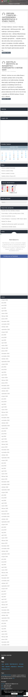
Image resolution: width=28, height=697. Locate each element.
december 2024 (5, 353)
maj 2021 (3, 468)
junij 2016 (3, 626)
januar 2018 (4, 575)
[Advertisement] (14, 130)
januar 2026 (4, 319)
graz (3, 664)
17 (21, 155)
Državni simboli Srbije (7, 171)
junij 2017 (3, 594)
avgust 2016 (4, 621)
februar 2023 (4, 412)
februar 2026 (4, 316)
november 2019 (5, 516)
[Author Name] (3, 14)
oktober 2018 (4, 551)
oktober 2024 (4, 359)
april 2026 (4, 311)
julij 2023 (3, 399)
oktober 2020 (4, 487)
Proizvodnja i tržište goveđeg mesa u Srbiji (12, 213)
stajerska (7, 666)
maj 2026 (3, 308)
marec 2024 (4, 378)
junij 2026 (3, 305)
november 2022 (5, 420)
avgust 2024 (4, 364)
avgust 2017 (4, 589)
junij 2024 (4, 369)
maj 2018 (3, 565)
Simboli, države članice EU (8, 176)
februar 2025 (4, 348)
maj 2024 (3, 372)
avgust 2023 (4, 396)
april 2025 (4, 343)
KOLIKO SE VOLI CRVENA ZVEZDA (10, 211)
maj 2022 (3, 436)
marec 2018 (4, 570)
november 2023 (5, 388)
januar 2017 (4, 607)
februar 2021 (4, 476)
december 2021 (5, 450)
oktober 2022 (4, 423)
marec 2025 (4, 345)
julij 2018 (3, 559)
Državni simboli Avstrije (7, 173)
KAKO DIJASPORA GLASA (8, 216)
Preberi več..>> (6, 53)
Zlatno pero (20, 666)
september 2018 (5, 554)
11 (25, 153)
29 (13, 159)
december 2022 (5, 418)
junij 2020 (3, 498)
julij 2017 (3, 591)
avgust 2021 (4, 460)
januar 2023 (4, 415)
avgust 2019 (4, 524)
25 (25, 157)
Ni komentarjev (13, 23)
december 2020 (5, 482)
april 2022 (4, 439)
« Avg (1, 161)
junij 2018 (3, 562)
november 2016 (5, 613)
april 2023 (4, 407)
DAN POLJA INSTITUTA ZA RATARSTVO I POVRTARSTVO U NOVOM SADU (12, 66)
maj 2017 (3, 597)
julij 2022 (3, 431)
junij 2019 (3, 530)
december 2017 (5, 578)
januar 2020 (4, 511)
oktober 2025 (4, 327)
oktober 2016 (4, 615)
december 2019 (5, 514)
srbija (3, 666)
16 (17, 155)
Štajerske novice (6, 669)
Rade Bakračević (14, 664)
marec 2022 (4, 442)
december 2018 (5, 546)
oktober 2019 (4, 519)
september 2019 (5, 522)
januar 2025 (4, 351)
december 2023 (5, 386)
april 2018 (4, 567)
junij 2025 (3, 337)
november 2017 (5, 581)
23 (18, 157)
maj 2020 (3, 500)
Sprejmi (14, 693)
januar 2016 (4, 639)
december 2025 (5, 321)
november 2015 (5, 645)
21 (10, 157)
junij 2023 (3, 402)
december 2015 (5, 642)
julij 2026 (3, 303)
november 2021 (5, 452)
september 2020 (5, 490)
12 (2, 155)
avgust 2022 (4, 428)
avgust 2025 (4, 332)
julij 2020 (3, 495)
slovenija (21, 664)
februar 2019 (4, 541)
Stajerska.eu (14, 666)
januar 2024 (4, 383)
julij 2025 (3, 335)
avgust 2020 (4, 492)
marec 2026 (4, 313)
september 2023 (5, 394)
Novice (8, 23)
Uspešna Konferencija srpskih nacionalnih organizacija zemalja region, (12, 225)
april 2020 (4, 503)
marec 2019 (4, 538)
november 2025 (5, 324)
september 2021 (5, 458)
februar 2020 (4, 508)
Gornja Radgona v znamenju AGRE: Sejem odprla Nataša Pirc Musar (14, 220)
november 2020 (5, 484)
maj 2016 (3, 629)
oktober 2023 (4, 391)
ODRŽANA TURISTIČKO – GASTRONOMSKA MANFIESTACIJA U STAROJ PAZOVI (9, 17)
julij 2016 (3, 623)
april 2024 (4, 375)
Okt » (5, 161)
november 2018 (5, 549)
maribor (7, 664)
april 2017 (4, 599)
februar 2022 (4, 444)
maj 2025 (3, 340)
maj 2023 (3, 404)
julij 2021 (3, 463)
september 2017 (5, 586)
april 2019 (4, 535)
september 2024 (5, 361)
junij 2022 (3, 434)
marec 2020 (4, 506)
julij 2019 (3, 527)
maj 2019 (3, 532)
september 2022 (5, 426)
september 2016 (5, 618)
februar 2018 (4, 573)
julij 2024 (3, 367)
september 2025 (5, 329)
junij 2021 (3, 466)
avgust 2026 (4, 300)
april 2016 (4, 631)
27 (6, 159)
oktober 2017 (4, 583)
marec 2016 (4, 634)
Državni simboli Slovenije (8, 168)
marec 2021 (4, 474)
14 (10, 155)
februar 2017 (4, 605)
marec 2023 (4, 410)
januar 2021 (4, 479)
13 (6, 155)
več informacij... (20, 692)
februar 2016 (4, 637)
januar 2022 (4, 447)
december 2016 (5, 610)
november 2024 (5, 356)
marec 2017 (4, 602)
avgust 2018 (4, 557)
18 (25, 155)
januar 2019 (4, 543)
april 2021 (4, 471)
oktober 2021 (4, 455)
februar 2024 (4, 380)
